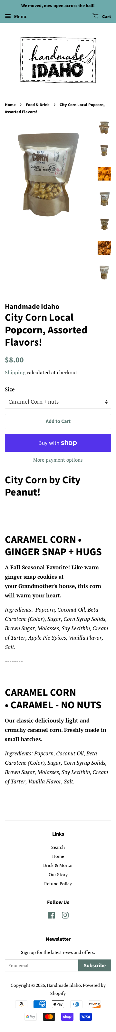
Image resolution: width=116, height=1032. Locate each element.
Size (10, 389)
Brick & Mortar (58, 865)
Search (58, 847)
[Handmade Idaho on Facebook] (51, 916)
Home (10, 105)
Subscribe (95, 965)
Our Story (58, 874)
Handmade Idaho (64, 985)
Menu (19, 16)
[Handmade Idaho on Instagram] (65, 916)
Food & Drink (38, 105)
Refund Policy (58, 883)
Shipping (15, 372)
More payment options (58, 460)
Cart (106, 17)
